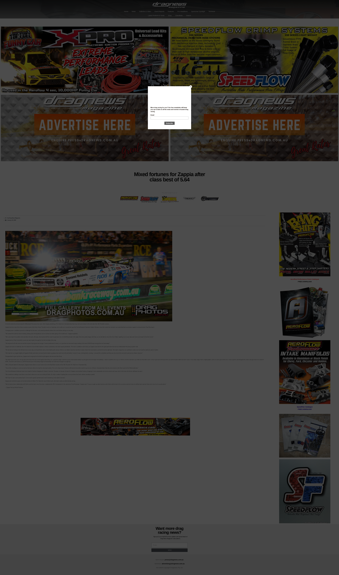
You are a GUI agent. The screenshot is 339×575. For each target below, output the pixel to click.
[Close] (190, 86)
